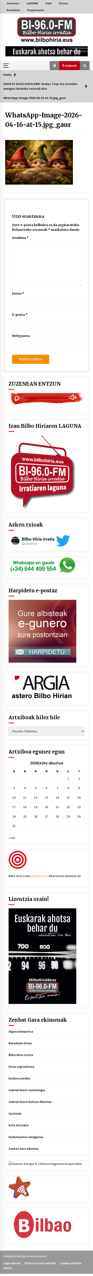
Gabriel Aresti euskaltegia (27, 1090)
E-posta (20, 315)
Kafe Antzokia (18, 1125)
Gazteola (15, 1113)
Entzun (63, 3)
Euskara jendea (19, 1078)
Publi (49, 3)
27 (46, 816)
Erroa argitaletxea (21, 1067)
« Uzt (12, 838)
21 (57, 807)
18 (24, 807)
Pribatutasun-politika (40, 1263)
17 (14, 807)
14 (57, 797)
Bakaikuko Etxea (20, 1043)
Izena (18, 293)
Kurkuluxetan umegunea (26, 1137)
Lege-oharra (12, 1263)
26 (35, 816)
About (7, 1268)
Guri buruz (13, 3)
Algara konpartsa (21, 1031)
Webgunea (21, 336)
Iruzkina (20, 238)
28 (57, 816)
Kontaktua (13, 10)
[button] (54, 65)
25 (24, 816)
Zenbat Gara (39, 876)
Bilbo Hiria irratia (21, 1055)
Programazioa (35, 10)
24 (14, 816)
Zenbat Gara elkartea (24, 1149)
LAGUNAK (32, 3)
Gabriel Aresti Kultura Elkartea (30, 1102)
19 (35, 807)
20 (46, 807)
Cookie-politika (70, 1263)
